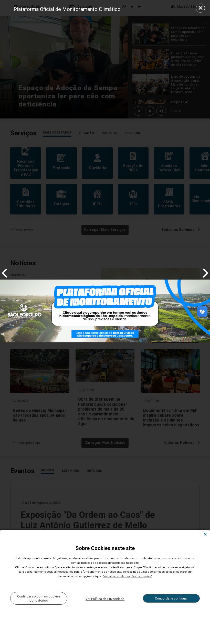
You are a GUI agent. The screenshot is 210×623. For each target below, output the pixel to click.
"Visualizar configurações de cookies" (127, 576)
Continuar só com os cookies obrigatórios (38, 598)
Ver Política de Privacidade (105, 599)
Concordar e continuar (171, 598)
